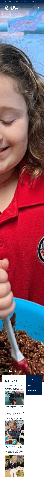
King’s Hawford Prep (24, 1)
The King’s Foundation (8, 1)
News (28, 382)
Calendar (29, 385)
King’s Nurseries (17, 1)
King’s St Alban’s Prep (33, 1)
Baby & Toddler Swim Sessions (33, 390)
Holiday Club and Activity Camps (33, 387)
